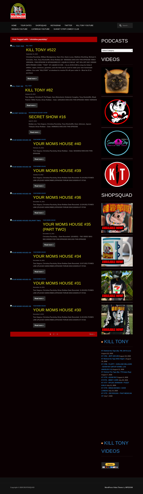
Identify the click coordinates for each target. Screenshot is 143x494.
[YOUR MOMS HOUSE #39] (20, 167)
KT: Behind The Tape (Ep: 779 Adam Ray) (116, 372)
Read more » (32, 78)
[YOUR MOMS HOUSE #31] (20, 279)
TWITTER (68, 25)
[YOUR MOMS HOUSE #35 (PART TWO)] (25, 220)
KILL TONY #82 (39, 90)
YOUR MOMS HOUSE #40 (57, 144)
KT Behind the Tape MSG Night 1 (113, 359)
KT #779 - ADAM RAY (109, 377)
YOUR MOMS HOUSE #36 (57, 197)
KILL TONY (29, 45)
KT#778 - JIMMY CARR (109, 380)
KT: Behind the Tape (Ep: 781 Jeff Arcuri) (116, 351)
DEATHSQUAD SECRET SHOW (38, 112)
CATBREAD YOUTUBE (41, 29)
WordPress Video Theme (114, 487)
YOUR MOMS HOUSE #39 (57, 170)
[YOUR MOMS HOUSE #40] (20, 140)
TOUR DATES (26, 25)
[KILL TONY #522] (17, 46)
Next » (92, 334)
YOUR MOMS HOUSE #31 (57, 283)
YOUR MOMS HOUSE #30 (57, 310)
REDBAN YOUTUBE (19, 29)
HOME (14, 25)
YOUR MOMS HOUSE (39, 139)
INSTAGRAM (56, 25)
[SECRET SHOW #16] (18, 113)
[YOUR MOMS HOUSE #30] (20, 306)
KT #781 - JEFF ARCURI (110, 356)
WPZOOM (129, 487)
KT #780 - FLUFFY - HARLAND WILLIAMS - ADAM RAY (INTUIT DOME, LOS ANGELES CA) (116, 366)
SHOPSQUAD (41, 25)
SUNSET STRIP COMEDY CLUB (66, 29)
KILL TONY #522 (41, 50)
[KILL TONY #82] (16, 86)
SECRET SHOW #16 (47, 117)
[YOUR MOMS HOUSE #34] (20, 252)
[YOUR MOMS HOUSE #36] (20, 193)
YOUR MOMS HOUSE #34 (57, 256)
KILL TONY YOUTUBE (84, 25)
